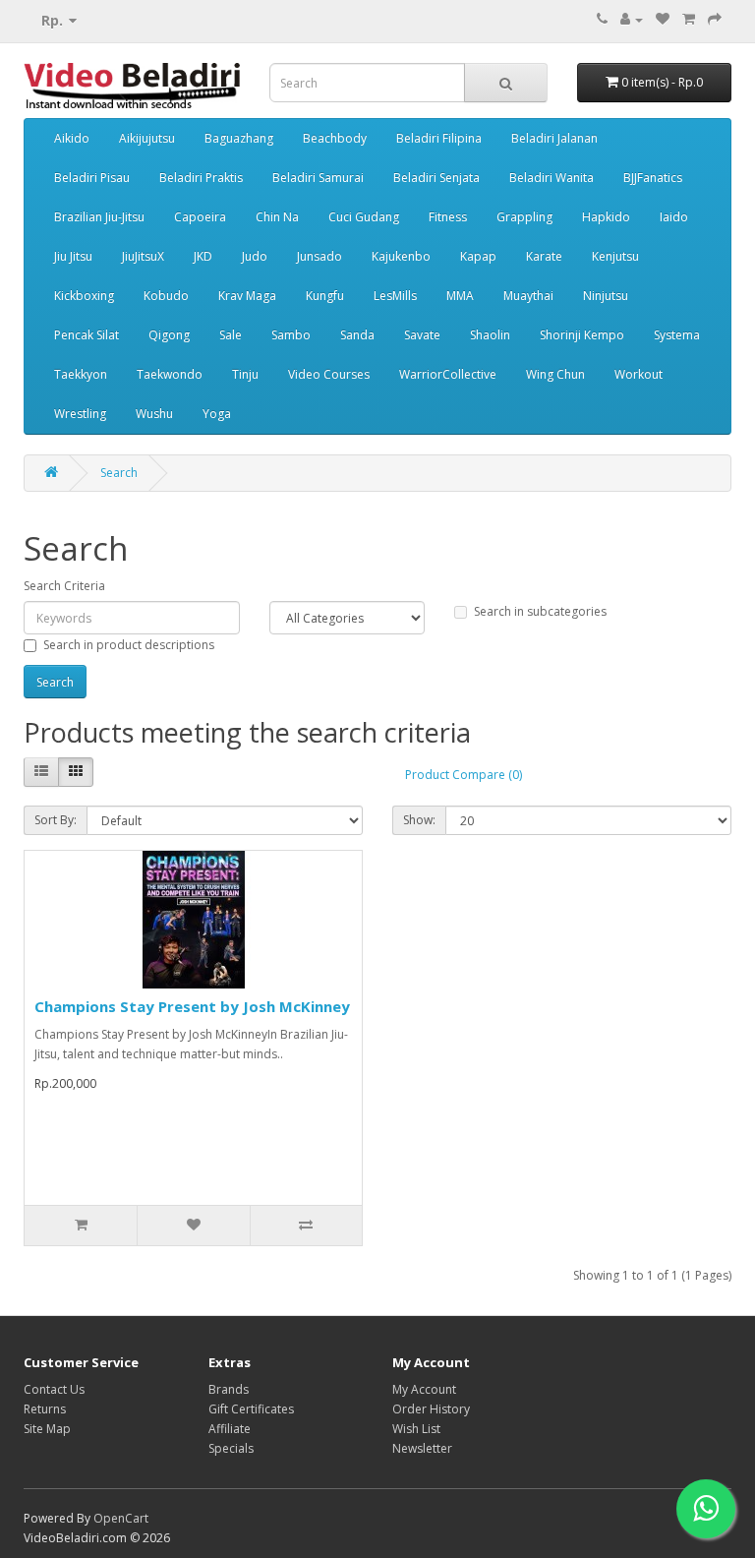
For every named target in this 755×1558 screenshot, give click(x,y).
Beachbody (335, 138)
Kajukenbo (401, 256)
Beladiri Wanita (551, 177)
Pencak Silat (86, 335)
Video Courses (329, 374)
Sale (230, 335)
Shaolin (490, 335)
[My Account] (631, 19)
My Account (424, 1389)
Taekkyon (80, 374)
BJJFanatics (652, 177)
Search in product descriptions (128, 644)
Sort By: (55, 819)
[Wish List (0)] (662, 19)
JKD (203, 256)
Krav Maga (247, 295)
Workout (638, 374)
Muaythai (528, 295)
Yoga (217, 413)
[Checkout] (715, 19)
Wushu (154, 413)
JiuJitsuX (143, 256)
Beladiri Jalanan (554, 138)
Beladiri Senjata (436, 177)
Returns (45, 1409)
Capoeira (200, 217)
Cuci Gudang (363, 217)
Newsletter (422, 1448)
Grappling (524, 217)
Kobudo (166, 295)
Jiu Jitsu (73, 256)
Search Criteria (64, 585)
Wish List (416, 1428)
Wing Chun (555, 374)
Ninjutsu (605, 295)
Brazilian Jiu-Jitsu (99, 217)
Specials (231, 1448)
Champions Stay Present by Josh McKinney (192, 1006)
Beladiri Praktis (201, 177)
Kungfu (325, 295)
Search (119, 472)
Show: (419, 819)
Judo (254, 256)
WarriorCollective (447, 374)
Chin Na (277, 217)
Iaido (674, 217)
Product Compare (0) (463, 774)
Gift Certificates (251, 1409)
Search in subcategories (540, 611)
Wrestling (80, 413)
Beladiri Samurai (318, 177)
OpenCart (120, 1518)
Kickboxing (84, 295)
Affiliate (229, 1428)
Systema (677, 335)
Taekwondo (170, 374)
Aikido (71, 138)
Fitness (448, 217)
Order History (431, 1409)
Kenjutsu (615, 256)
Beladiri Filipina (439, 138)
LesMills (395, 295)
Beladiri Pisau (92, 177)
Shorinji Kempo (582, 335)
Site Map (47, 1428)
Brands (228, 1389)
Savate (422, 335)
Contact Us (54, 1389)
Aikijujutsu (147, 138)
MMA (460, 295)
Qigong (169, 335)
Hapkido (606, 217)
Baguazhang (238, 138)
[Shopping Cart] (688, 19)
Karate (544, 256)
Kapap (478, 256)
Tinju (245, 374)
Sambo (291, 335)
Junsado (319, 256)
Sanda (357, 335)
